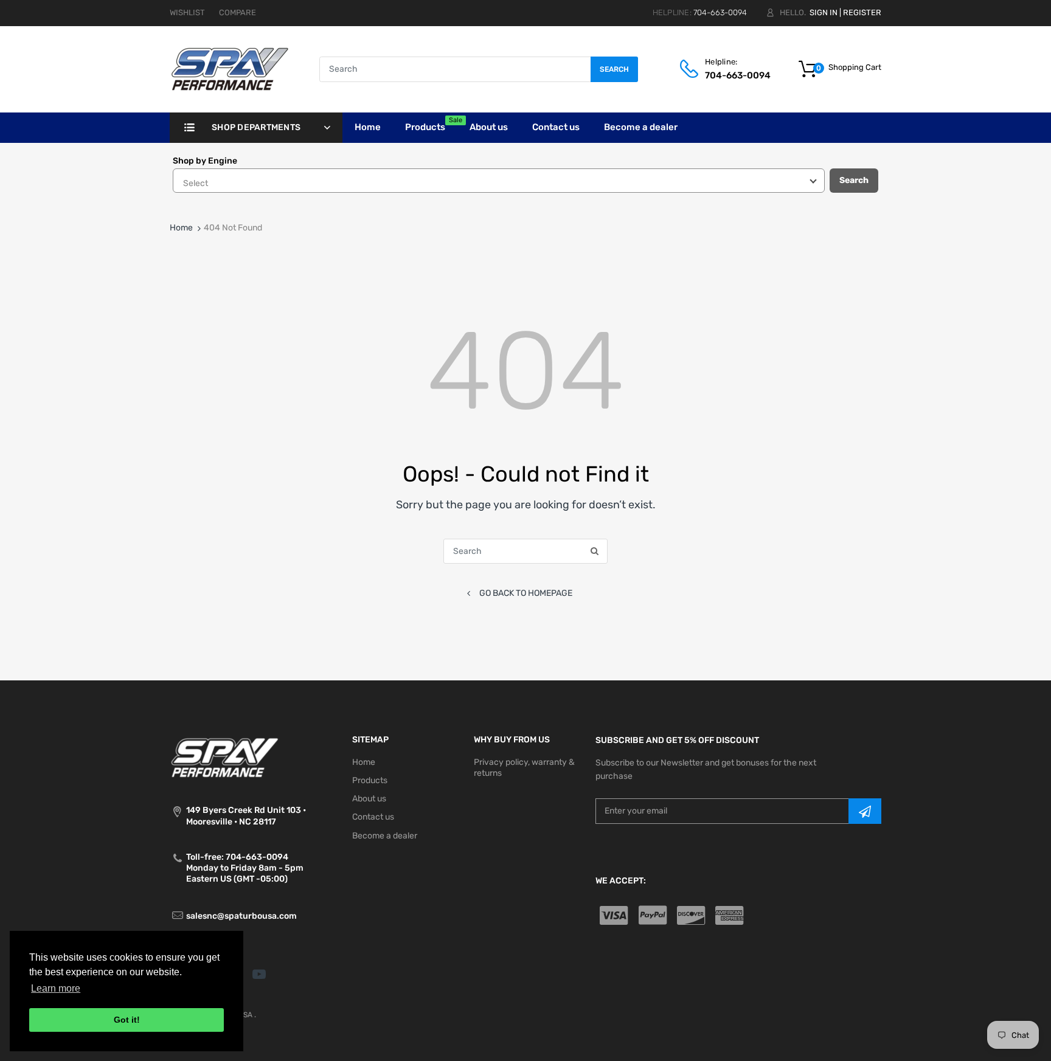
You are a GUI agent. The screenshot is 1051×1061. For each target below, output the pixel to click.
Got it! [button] (127, 1020)
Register (862, 12)
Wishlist (187, 12)
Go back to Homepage (525, 593)
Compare (237, 12)
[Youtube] (258, 974)
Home (181, 228)
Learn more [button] (55, 988)
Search (614, 69)
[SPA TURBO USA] (230, 69)
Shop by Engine (205, 161)
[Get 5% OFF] (864, 811)
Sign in (824, 12)
